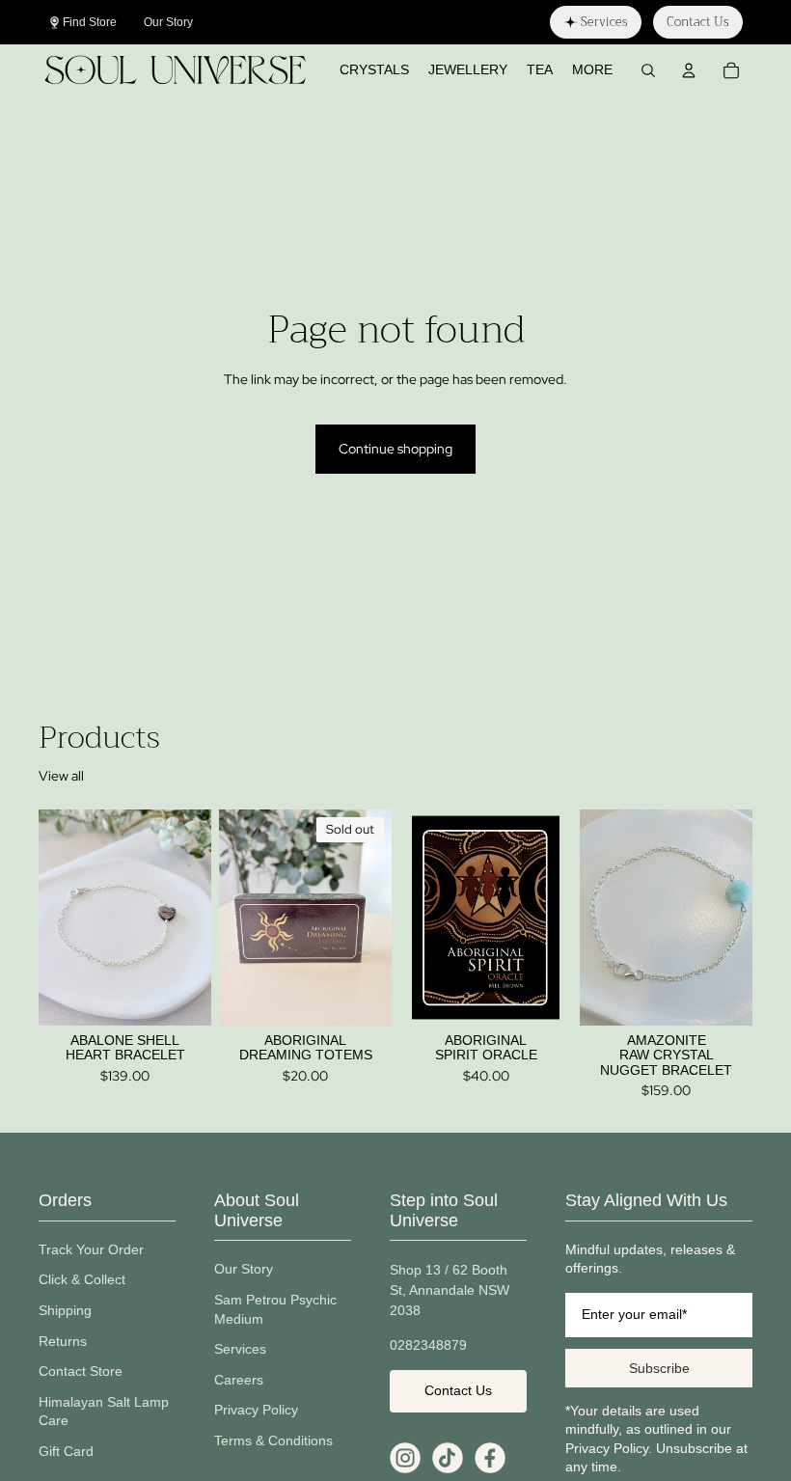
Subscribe (659, 1368)
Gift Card (66, 1451)
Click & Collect (82, 1279)
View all (61, 775)
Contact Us (458, 1390)
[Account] (689, 70)
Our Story (243, 1268)
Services (240, 1349)
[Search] (648, 70)
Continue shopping (395, 448)
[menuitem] (592, 70)
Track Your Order (91, 1249)
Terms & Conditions (273, 1440)
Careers (238, 1379)
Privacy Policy (256, 1409)
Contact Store (81, 1371)
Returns (63, 1341)
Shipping (65, 1310)
